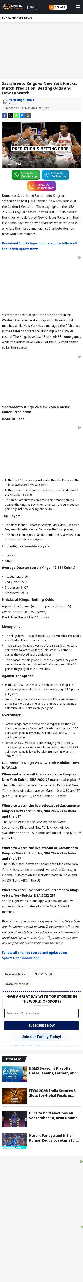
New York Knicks (15, 974)
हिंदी (32, 7)
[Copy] (28, 115)
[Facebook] (4, 115)
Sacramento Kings (17, 983)
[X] (10, 115)
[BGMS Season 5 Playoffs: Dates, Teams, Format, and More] (14, 1074)
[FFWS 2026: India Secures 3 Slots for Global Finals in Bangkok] (14, 1096)
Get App (60, 7)
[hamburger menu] (78, 7)
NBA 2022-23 (43, 974)
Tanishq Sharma (21, 100)
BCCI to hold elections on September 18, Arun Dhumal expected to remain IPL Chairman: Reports (54, 1115)
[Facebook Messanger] (22, 115)
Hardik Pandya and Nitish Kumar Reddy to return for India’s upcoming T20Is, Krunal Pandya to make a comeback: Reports (52, 1138)
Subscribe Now (41, 1025)
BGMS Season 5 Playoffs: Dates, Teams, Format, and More (53, 1070)
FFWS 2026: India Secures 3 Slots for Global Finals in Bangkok (52, 1093)
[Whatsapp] (16, 115)
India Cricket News (17, 18)
